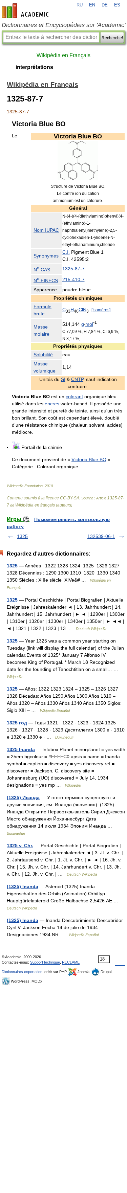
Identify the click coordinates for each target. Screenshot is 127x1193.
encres (52, 403)
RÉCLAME (71, 962)
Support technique (45, 962)
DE (105, 5)
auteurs (64, 505)
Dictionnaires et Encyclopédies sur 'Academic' (63, 25)
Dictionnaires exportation (22, 972)
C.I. (66, 252)
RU (80, 5)
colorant (74, 396)
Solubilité (43, 354)
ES (117, 5)
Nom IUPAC (46, 230)
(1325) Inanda (22, 886)
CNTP (77, 379)
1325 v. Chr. (20, 845)
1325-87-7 (73, 268)
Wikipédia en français (35, 505)
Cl (81, 309)
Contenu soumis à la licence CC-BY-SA (43, 498)
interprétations (34, 67)
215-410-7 (73, 279)
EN (92, 5)
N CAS (42, 269)
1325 (22, 536)
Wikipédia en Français (63, 55)
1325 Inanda (21, 749)
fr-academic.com (26, 10)
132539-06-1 (101, 536)
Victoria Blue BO (88, 459)
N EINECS (46, 280)
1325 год (17, 722)
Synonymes (46, 255)
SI (63, 379)
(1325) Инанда (23, 797)
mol (89, 324)
